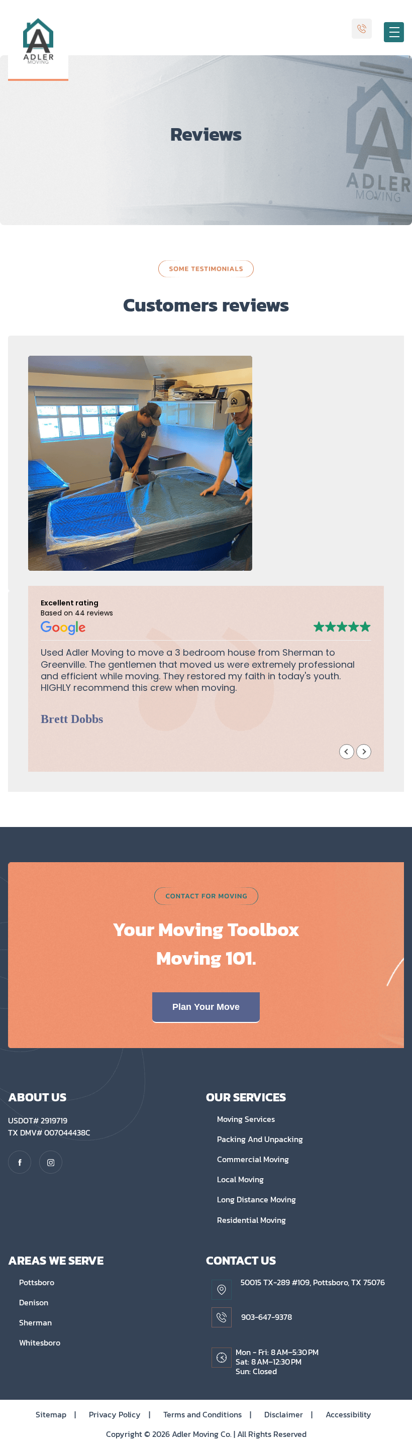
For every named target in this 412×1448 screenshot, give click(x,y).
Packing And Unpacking (260, 1139)
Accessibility (348, 1414)
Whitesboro (39, 1342)
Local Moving (240, 1179)
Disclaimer (288, 1414)
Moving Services (246, 1119)
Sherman (35, 1322)
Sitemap (56, 1414)
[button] (363, 751)
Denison (33, 1302)
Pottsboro (36, 1282)
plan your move (206, 1007)
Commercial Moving (253, 1159)
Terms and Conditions (207, 1414)
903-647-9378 (266, 1317)
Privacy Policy (119, 1414)
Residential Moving (251, 1220)
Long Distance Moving (256, 1199)
